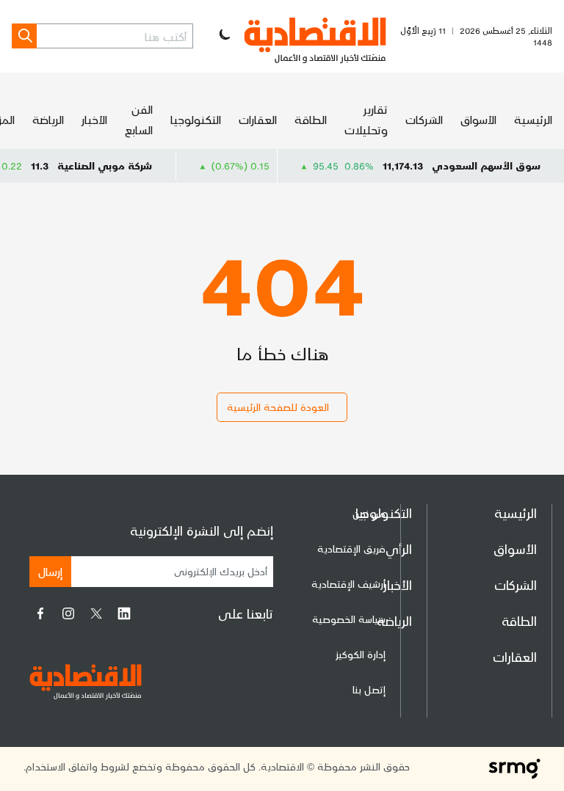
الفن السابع (139, 119)
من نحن (369, 513)
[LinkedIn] (124, 613)
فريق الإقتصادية (351, 548)
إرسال (50, 571)
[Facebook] (40, 613)
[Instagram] (68, 613)
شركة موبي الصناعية (115, 165)
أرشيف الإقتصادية (348, 583)
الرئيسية (533, 119)
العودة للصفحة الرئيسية (278, 407)
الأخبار (94, 119)
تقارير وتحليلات (366, 119)
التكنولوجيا (195, 119)
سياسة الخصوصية (349, 619)
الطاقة (310, 119)
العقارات (258, 119)
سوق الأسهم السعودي (486, 165)
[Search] (24, 35)
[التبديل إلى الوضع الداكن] (223, 35)
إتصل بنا (369, 689)
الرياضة (48, 119)
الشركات (424, 119)
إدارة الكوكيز (361, 654)
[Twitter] (96, 613)
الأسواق (478, 119)
